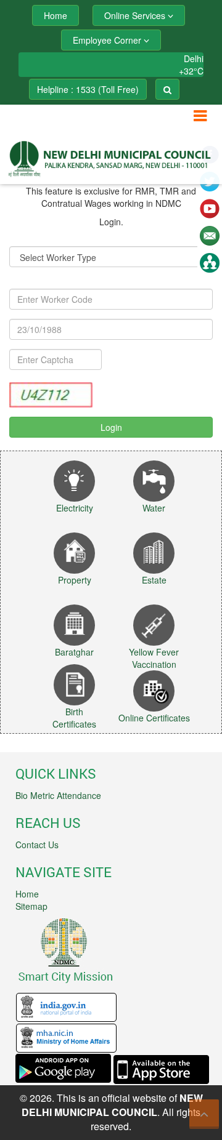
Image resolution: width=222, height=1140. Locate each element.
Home (27, 894)
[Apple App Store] (161, 1068)
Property (74, 580)
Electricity (74, 508)
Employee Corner (108, 40)
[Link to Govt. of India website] (66, 1006)
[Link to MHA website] (66, 1037)
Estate (154, 580)
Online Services (136, 15)
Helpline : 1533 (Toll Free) (88, 89)
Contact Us (37, 844)
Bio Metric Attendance (58, 795)
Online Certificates (154, 718)
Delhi (194, 58)
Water (153, 508)
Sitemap (31, 906)
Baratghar (74, 652)
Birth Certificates (74, 717)
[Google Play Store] (63, 1068)
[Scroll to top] (204, 1114)
